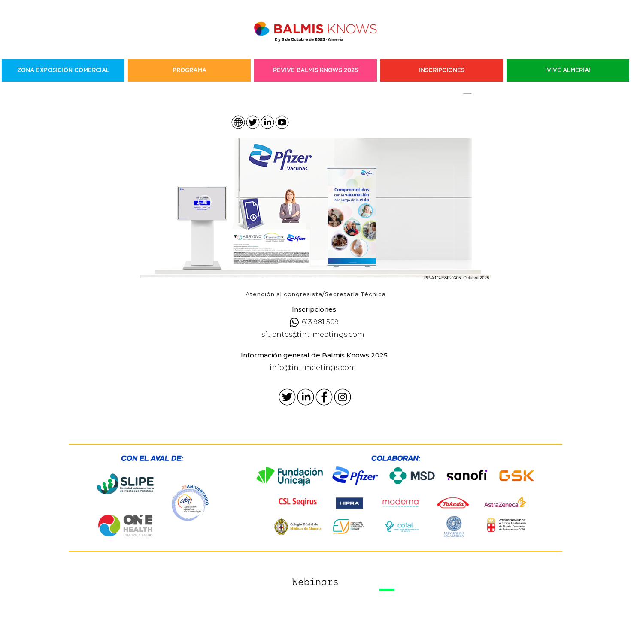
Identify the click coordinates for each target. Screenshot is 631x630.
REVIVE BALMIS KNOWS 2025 (315, 70)
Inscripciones (441, 70)
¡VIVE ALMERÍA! (568, 70)
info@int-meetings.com (313, 367)
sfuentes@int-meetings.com (312, 334)
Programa (189, 70)
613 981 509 (320, 322)
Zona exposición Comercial (63, 70)
